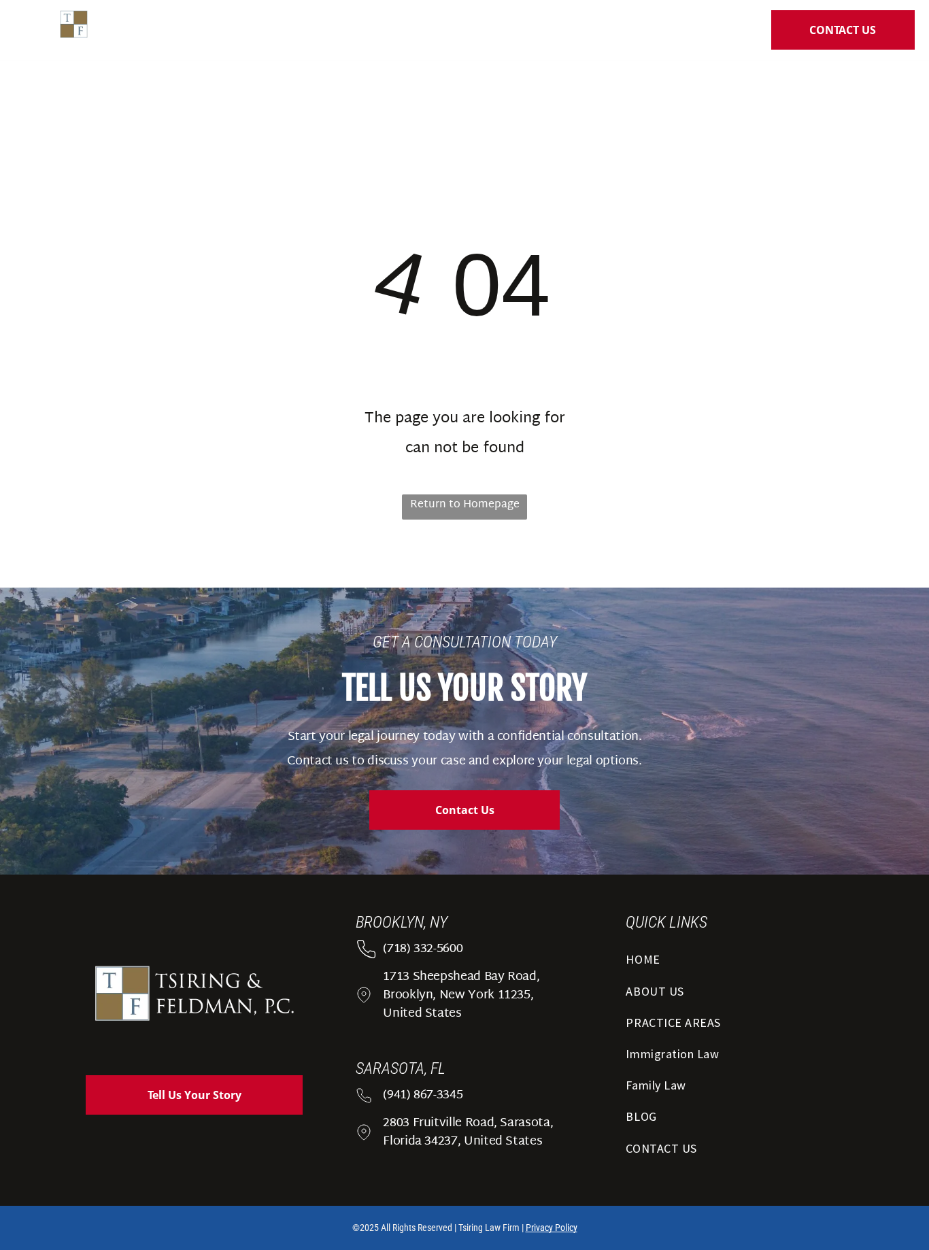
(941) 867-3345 (422, 1095)
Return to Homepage (465, 505)
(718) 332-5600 (422, 949)
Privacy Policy (551, 1227)
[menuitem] (324, 32)
